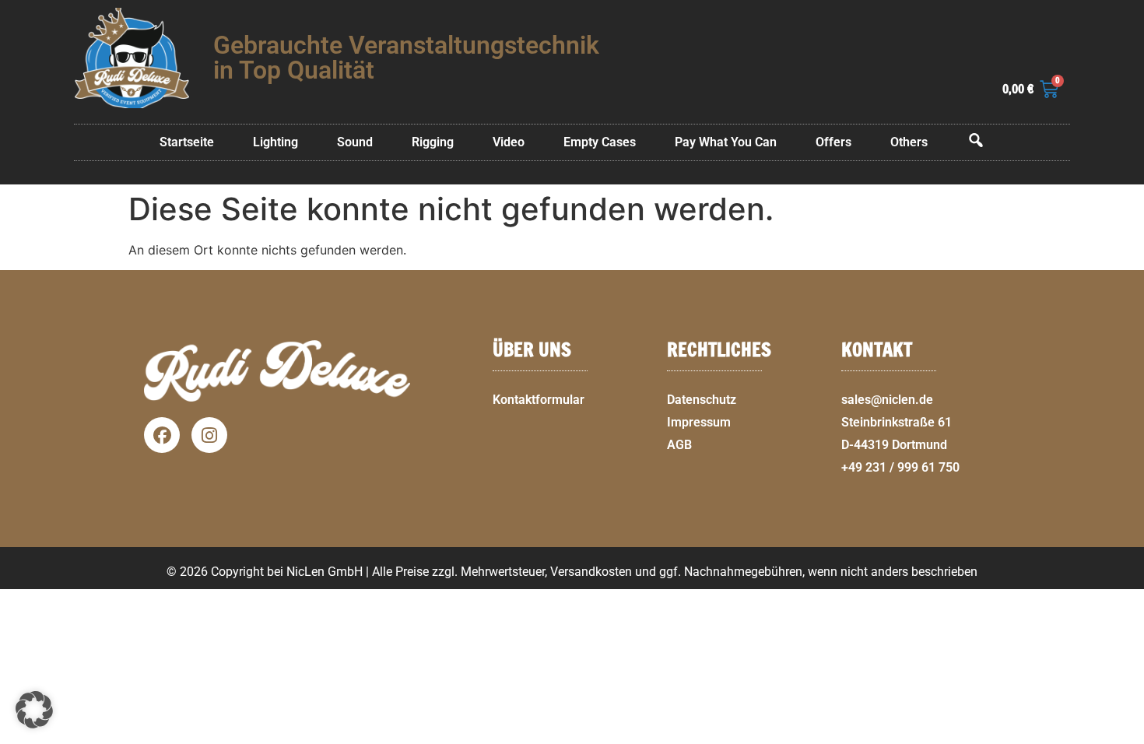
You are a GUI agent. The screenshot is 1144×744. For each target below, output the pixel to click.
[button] (1125, 734)
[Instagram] (209, 435)
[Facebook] (162, 435)
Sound (355, 142)
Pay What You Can (726, 142)
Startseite (187, 142)
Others (909, 142)
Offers (833, 142)
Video (509, 142)
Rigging (433, 142)
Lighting (275, 142)
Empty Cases (599, 142)
